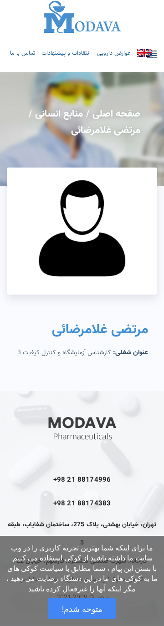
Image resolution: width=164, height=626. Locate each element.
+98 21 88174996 (82, 480)
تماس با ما (22, 53)
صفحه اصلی (116, 114)
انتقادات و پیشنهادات (66, 53)
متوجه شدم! (82, 608)
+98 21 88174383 (82, 504)
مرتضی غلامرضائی (105, 130)
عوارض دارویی (114, 53)
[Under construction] (144, 52)
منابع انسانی (59, 114)
